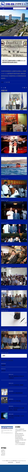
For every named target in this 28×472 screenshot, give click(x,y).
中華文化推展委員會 (19, 429)
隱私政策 (18, 462)
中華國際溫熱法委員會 (20, 442)
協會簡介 (3, 450)
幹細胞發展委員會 (19, 438)
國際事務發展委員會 (19, 435)
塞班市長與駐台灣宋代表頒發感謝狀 (9, 110)
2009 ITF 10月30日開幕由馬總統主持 (9, 264)
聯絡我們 (3, 454)
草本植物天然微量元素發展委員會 (20, 440)
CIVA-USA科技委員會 (20, 444)
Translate (19, 10)
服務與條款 (10, 462)
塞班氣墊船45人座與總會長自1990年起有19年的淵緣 (13, 153)
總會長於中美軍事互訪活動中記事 (8, 198)
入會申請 (3, 453)
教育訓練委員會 (18, 436)
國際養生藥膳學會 (19, 433)
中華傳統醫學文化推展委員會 (20, 431)
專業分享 (3, 451)
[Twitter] (6, 82)
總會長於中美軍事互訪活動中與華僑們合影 (10, 242)
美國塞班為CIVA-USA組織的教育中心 (9, 308)
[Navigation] (3, 9)
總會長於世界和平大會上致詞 (7, 132)
